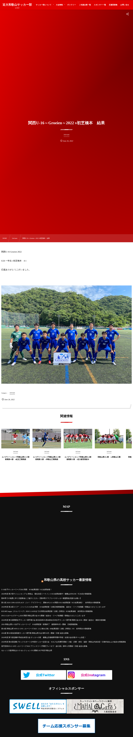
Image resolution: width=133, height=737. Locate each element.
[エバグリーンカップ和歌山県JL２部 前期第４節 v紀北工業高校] (15, 438)
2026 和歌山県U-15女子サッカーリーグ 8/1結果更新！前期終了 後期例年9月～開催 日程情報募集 (39, 624)
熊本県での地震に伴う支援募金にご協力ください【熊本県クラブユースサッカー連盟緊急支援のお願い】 (41, 598)
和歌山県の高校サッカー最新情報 (68, 580)
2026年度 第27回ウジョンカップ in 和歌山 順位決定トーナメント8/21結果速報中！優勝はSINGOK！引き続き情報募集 (46, 594)
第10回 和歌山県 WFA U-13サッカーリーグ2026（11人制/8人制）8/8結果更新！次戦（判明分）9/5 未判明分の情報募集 (46, 629)
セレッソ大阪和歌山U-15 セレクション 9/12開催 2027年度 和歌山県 (26, 650)
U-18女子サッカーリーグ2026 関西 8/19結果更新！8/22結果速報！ (26, 589)
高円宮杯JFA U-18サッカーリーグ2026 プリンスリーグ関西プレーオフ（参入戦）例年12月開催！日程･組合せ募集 (44, 646)
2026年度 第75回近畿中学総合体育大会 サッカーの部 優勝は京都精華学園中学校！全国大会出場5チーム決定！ (43, 637)
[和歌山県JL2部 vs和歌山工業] (109, 438)
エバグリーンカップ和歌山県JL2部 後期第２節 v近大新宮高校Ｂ (78, 458)
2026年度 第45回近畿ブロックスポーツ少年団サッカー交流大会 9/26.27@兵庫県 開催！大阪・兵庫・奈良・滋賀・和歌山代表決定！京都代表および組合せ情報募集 (63, 642)
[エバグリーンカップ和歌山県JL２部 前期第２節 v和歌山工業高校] (46, 438)
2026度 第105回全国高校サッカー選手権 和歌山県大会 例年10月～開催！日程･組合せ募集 (35, 633)
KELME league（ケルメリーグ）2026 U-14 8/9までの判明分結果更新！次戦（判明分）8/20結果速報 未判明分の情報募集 (47, 611)
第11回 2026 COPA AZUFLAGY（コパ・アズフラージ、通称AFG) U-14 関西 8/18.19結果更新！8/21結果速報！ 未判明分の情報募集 (50, 603)
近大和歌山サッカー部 (17, 4)
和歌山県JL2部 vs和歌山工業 (109, 457)
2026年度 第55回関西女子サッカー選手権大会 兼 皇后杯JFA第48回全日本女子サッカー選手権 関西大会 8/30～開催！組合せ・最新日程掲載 (53, 620)
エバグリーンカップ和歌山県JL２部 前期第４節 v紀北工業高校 (15, 458)
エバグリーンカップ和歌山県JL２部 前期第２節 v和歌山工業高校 (47, 458)
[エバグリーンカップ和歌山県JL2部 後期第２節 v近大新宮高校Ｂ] (78, 438)
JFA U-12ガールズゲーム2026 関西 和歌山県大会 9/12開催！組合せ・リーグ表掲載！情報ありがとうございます (43, 616)
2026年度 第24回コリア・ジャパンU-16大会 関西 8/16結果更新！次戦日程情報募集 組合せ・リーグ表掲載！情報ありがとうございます (53, 607)
